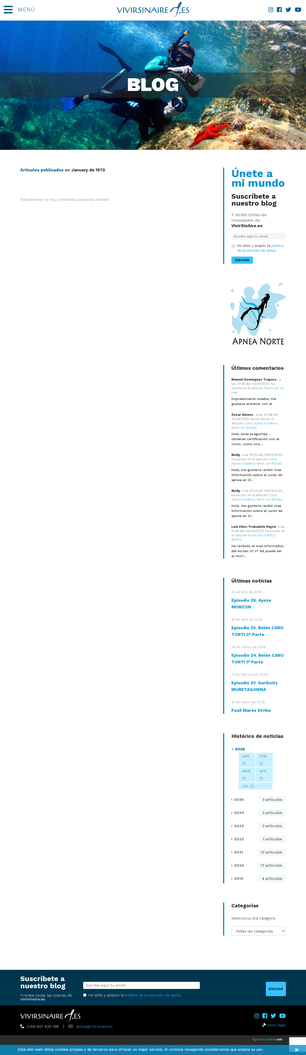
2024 (239, 812)
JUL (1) (248, 786)
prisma (274, 1039)
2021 (238, 852)
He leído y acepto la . (260, 248)
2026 (240, 749)
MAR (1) (246, 774)
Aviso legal (276, 1025)
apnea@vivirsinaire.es (94, 1026)
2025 (239, 799)
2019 (238, 878)
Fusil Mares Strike (251, 710)
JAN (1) (245, 760)
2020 (239, 865)
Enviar (242, 260)
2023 (239, 826)
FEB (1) (263, 760)
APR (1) (263, 774)
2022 (239, 839)
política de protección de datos (153, 995)
